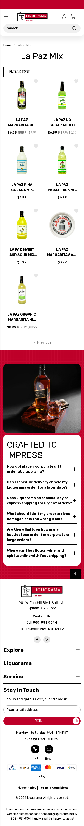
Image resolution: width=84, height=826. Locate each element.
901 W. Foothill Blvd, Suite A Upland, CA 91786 (42, 605)
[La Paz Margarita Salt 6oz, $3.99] (62, 225)
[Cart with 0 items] (75, 16)
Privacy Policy (26, 787)
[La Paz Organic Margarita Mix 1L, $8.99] (21, 290)
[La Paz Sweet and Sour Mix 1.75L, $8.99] (21, 225)
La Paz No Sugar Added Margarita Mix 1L (62, 123)
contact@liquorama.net (57, 814)
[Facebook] (37, 639)
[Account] (64, 16)
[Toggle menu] (6, 16)
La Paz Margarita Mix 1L (22, 123)
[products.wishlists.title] (36, 81)
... (42, 4)
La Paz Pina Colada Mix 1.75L (22, 188)
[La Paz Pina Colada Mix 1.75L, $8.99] (21, 160)
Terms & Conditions (53, 787)
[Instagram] (46, 639)
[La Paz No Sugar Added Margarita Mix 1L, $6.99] (62, 95)
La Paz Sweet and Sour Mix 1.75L (21, 252)
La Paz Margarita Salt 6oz (62, 252)
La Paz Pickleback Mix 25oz (62, 188)
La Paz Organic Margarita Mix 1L (22, 317)
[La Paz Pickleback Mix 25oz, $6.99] (62, 160)
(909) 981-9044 (21, 818)
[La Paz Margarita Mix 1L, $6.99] (21, 95)
